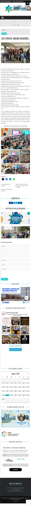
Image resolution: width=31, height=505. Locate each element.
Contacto (16, 501)
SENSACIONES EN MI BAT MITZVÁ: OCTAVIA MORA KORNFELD (22, 186)
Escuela (4, 33)
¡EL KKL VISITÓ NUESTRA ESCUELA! (15, 234)
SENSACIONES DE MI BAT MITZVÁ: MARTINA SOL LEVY (15, 425)
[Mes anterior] (3, 373)
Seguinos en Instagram (15, 349)
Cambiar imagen (21, 459)
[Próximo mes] (28, 373)
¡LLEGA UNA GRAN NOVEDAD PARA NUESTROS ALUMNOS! (15, 219)
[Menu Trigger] (27, 3)
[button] (6, 321)
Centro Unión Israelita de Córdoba (16, 498)
